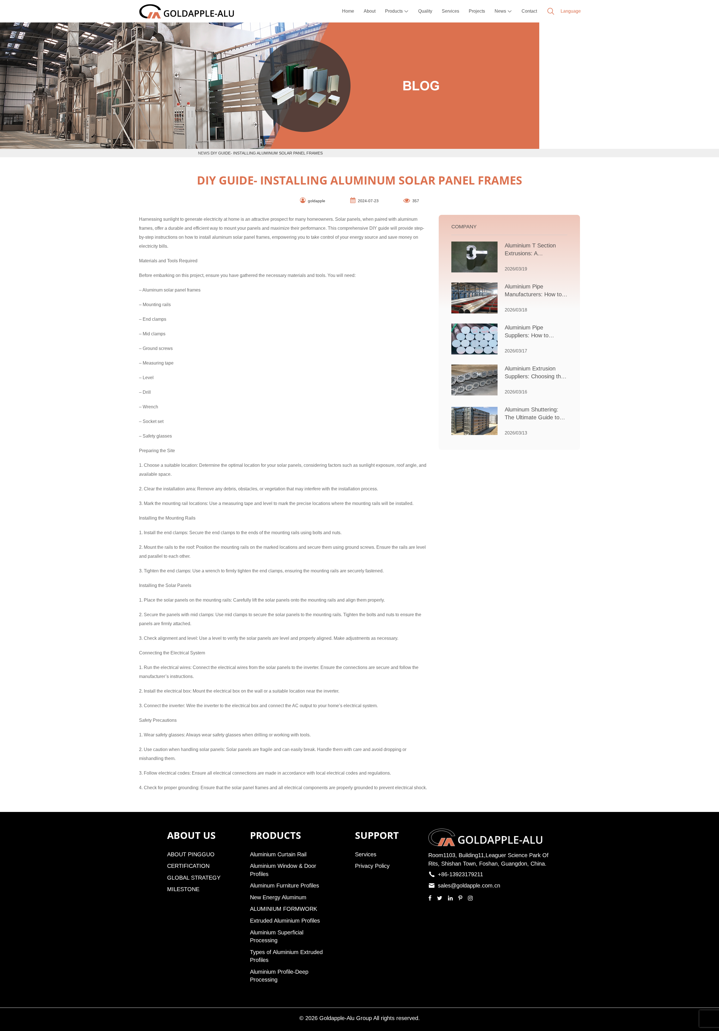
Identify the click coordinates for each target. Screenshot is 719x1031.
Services (450, 11)
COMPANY (464, 226)
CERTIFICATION (188, 866)
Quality (425, 11)
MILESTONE (183, 889)
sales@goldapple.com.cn (469, 885)
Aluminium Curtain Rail (278, 854)
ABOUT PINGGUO (191, 854)
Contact (529, 11)
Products (397, 11)
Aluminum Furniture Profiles (284, 885)
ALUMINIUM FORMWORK (283, 909)
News (503, 11)
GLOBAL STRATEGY (193, 878)
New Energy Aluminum (278, 897)
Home (348, 11)
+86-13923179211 (460, 874)
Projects (477, 11)
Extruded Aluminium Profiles (285, 921)
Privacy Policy (372, 866)
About (370, 11)
